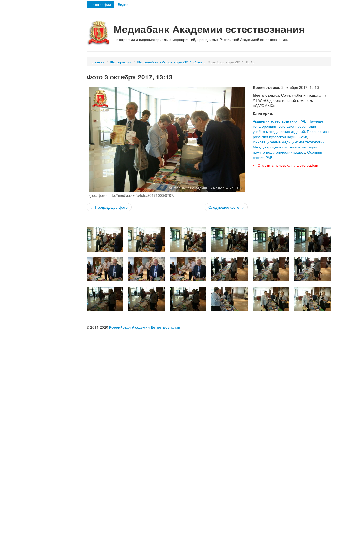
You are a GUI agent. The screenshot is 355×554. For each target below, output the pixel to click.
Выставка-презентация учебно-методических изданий (285, 129)
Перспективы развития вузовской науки (291, 134)
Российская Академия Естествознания (144, 327)
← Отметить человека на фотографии (285, 165)
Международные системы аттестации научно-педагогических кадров (285, 149)
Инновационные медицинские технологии (289, 141)
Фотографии (100, 4)
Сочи (303, 136)
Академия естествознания (275, 121)
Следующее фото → (226, 207)
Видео (123, 4)
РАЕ (303, 121)
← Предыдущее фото (109, 207)
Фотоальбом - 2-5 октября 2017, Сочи (169, 61)
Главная (97, 61)
